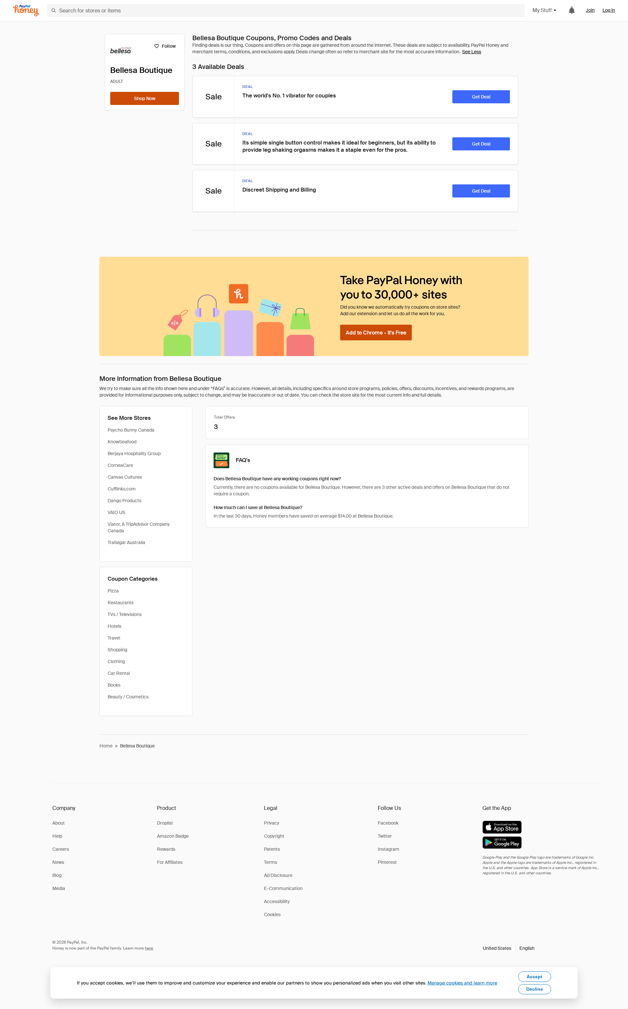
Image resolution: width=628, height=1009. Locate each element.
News (58, 862)
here (149, 948)
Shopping (117, 650)
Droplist (165, 823)
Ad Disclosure (278, 875)
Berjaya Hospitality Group (134, 453)
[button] (508, 948)
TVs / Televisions (125, 614)
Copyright (274, 836)
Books (114, 685)
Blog (56, 875)
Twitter (385, 836)
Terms (270, 862)
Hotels (114, 626)
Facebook (388, 823)
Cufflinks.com (122, 489)
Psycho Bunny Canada (131, 430)
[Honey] (26, 10)
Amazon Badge (173, 836)
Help (57, 836)
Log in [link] (608, 10)
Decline (534, 989)
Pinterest (387, 862)
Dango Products (124, 501)
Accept (534, 976)
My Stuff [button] (542, 10)
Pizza (113, 591)
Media (58, 888)
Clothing (116, 661)
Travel (114, 638)
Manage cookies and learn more (462, 982)
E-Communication (283, 888)
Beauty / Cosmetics (128, 697)
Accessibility (277, 901)
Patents (272, 849)
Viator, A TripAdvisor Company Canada (139, 527)
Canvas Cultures (125, 477)
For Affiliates (170, 862)
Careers (60, 849)
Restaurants (120, 603)
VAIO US (116, 512)
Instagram (388, 849)
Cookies (272, 914)
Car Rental (119, 673)
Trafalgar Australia (126, 542)
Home (106, 746)
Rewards (166, 849)
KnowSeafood (122, 442)
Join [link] (590, 10)
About (58, 823)
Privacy (271, 823)
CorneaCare (120, 465)
